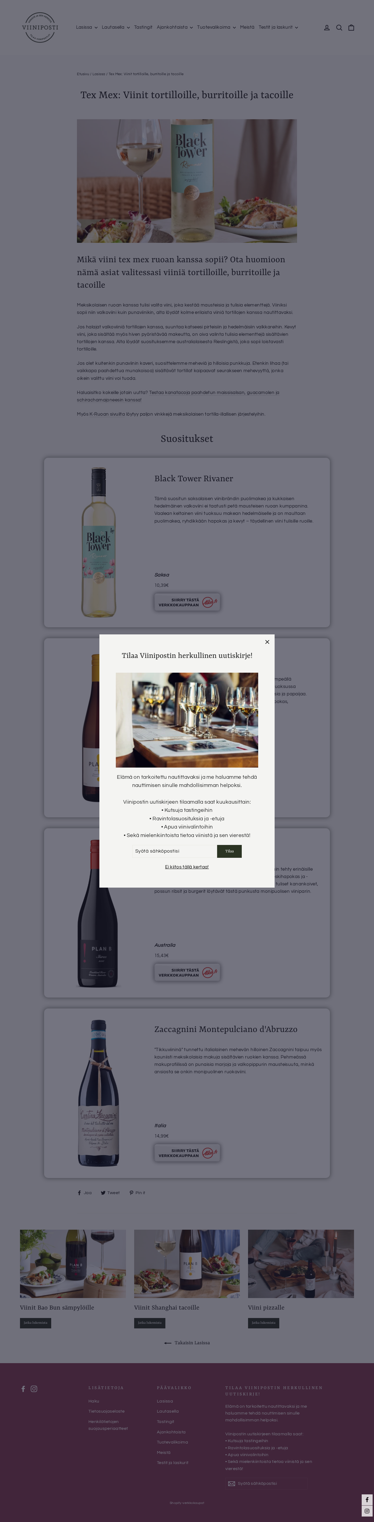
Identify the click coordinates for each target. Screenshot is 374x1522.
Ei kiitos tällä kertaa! (187, 867)
